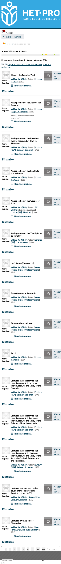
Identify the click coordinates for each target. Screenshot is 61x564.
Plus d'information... (23, 85)
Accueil (9, 32)
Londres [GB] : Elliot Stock (21, 212)
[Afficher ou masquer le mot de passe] (43, 561)
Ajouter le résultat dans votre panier (25, 64)
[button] (48, 75)
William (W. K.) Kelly (19, 79)
